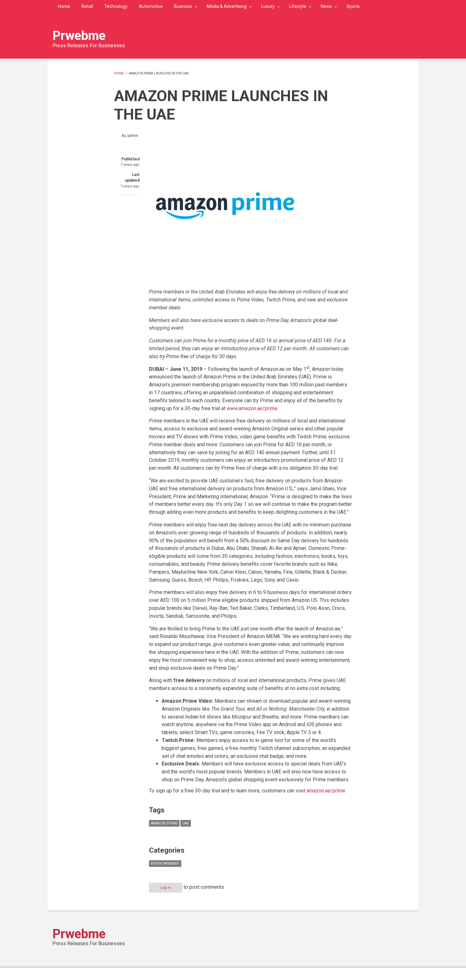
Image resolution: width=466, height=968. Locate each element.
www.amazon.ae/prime (252, 408)
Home (64, 6)
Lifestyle (297, 6)
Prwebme (79, 35)
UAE (185, 823)
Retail (87, 6)
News (326, 6)
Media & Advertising (227, 6)
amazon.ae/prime (326, 791)
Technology (115, 6)
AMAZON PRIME (164, 823)
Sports (353, 6)
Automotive (151, 6)
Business (183, 6)
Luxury (268, 6)
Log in (165, 888)
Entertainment (165, 864)
